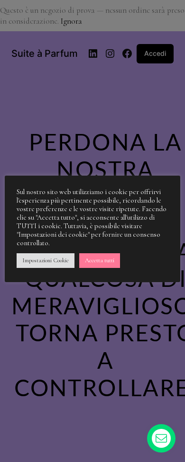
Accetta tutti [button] (99, 260)
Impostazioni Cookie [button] (45, 260)
